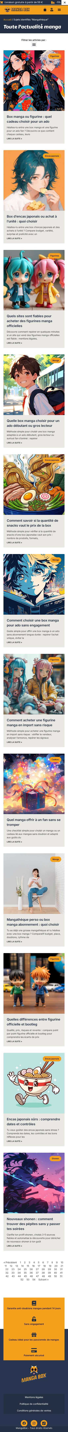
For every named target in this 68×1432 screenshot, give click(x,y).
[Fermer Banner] (64, 2)
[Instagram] (34, 1423)
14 (22, 1265)
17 (39, 1265)
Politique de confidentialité (34, 1403)
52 (22, 1279)
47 (37, 1276)
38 (43, 1272)
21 (62, 1265)
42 (7, 1276)
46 (31, 1276)
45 (25, 1276)
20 (55, 1265)
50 (55, 1276)
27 (37, 1269)
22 (6, 1269)
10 (62, 1262)
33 (13, 1272)
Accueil (7, 19)
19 (50, 1265)
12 (11, 1265)
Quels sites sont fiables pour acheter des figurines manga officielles (29, 321)
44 (19, 1276)
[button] (59, 9)
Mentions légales (34, 1397)
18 (44, 1265)
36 (31, 1272)
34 (19, 1272)
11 (6, 1265)
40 (55, 1272)
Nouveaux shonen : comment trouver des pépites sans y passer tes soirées (33, 1224)
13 (17, 1265)
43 (13, 1276)
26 (31, 1269)
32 (6, 1272)
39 (49, 1272)
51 (61, 1276)
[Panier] (45, 9)
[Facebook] (24, 1423)
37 (37, 1272)
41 (61, 1272)
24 (19, 1269)
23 (13, 1269)
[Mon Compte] (51, 9)
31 (61, 1269)
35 (25, 1272)
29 (49, 1269)
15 (28, 1265)
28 (43, 1269)
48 (43, 1276)
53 (28, 1279)
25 (25, 1269)
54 (34, 1279)
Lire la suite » (14, 138)
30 (55, 1269)
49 (49, 1276)
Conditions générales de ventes (34, 1410)
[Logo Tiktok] (44, 1423)
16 (33, 1265)
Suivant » (43, 1279)
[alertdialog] (34, 2)
